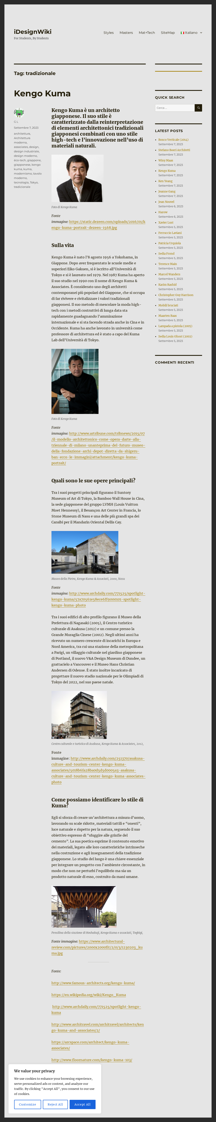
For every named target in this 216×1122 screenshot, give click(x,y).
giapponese (22, 164)
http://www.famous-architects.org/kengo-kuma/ (93, 983)
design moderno (25, 155)
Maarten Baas (167, 316)
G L (16, 121)
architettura (22, 133)
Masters (126, 33)
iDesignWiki (32, 31)
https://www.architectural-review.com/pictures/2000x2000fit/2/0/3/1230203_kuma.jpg (97, 947)
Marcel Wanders (169, 274)
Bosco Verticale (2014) (173, 140)
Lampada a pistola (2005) (175, 326)
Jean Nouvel (166, 202)
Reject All (55, 1104)
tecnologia (21, 182)
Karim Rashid (167, 285)
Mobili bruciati (168, 305)
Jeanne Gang (167, 191)
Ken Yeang (165, 181)
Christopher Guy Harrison (175, 295)
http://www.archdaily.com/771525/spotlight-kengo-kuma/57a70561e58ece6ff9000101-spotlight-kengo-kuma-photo (98, 599)
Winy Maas (165, 160)
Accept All (82, 1104)
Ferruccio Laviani (170, 233)
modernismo (23, 173)
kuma (27, 169)
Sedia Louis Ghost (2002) (175, 336)
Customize (27, 1104)
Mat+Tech (147, 33)
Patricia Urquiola (169, 243)
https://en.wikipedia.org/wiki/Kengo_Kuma (88, 995)
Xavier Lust (165, 222)
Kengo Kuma (42, 93)
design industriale (26, 151)
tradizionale (22, 186)
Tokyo (34, 182)
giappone (34, 160)
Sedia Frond (166, 253)
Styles (109, 33)
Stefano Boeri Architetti (174, 150)
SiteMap (168, 33)
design (34, 147)
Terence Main (167, 264)
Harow (162, 212)
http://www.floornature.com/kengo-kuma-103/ (91, 1060)
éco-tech (20, 160)
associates (21, 147)
